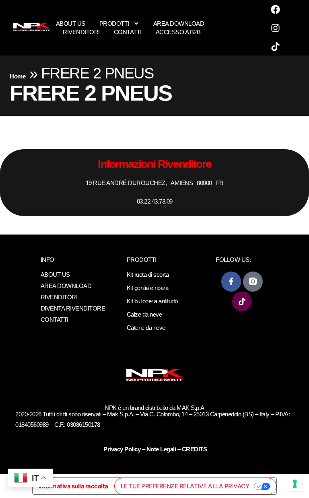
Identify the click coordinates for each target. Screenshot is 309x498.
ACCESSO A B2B (178, 32)
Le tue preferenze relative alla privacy (185, 486)
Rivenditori (81, 32)
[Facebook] (275, 9)
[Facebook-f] (231, 281)
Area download (178, 23)
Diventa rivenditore (73, 308)
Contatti (128, 32)
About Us (70, 23)
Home (17, 76)
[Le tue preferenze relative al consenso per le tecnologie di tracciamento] (295, 484)
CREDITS (194, 449)
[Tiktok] (275, 46)
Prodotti (114, 23)
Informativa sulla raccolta (73, 486)
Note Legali (161, 449)
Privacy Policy (122, 449)
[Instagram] (275, 28)
